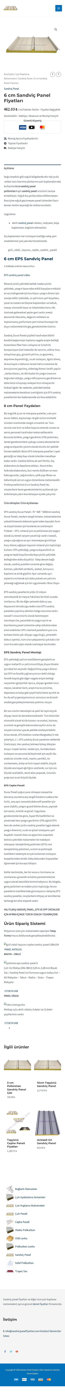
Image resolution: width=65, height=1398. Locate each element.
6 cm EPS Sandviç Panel (28, 258)
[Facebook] (5, 1352)
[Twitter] (11, 1352)
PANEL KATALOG (13, 949)
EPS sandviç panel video (17, 275)
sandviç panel (25, 223)
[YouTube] (17, 1352)
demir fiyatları (40, 1304)
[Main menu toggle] (58, 8)
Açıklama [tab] (9, 168)
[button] (55, 29)
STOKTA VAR (11, 991)
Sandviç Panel (25, 78)
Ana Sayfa (9, 74)
